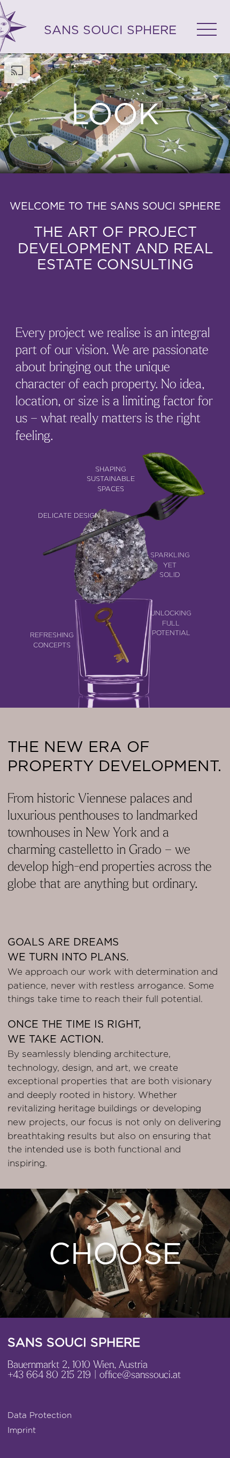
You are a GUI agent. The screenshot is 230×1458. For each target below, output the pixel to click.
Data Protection (39, 1415)
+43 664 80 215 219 (49, 1374)
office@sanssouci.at (140, 1374)
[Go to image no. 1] (115, 1274)
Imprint (21, 1430)
